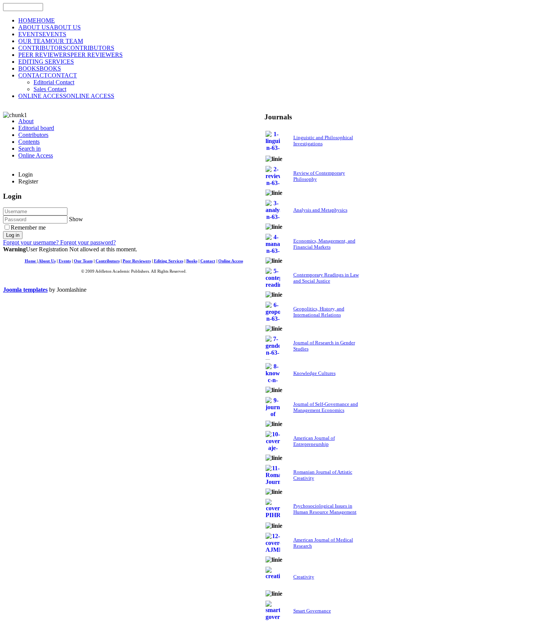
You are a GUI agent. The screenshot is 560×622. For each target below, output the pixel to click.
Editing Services (168, 261)
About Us (47, 261)
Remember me (28, 227)
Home (31, 261)
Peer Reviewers (137, 261)
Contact (207, 261)
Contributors (108, 261)
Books (191, 261)
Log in (12, 235)
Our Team (83, 261)
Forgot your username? (31, 242)
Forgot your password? (88, 242)
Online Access (230, 261)
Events (65, 261)
